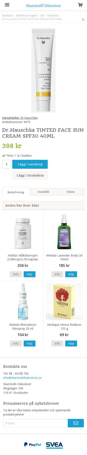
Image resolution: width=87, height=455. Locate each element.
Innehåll (43, 191)
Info (16, 274)
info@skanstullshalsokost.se (22, 378)
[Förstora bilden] (43, 70)
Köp (29, 274)
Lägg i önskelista (30, 175)
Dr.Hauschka (20, 118)
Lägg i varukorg (30, 164)
